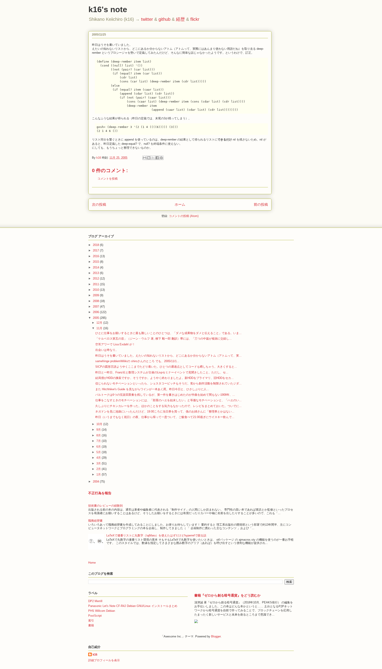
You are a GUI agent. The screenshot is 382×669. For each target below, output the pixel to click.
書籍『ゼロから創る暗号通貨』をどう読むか (227, 595)
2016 (96, 256)
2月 (99, 469)
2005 (96, 317)
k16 (95, 654)
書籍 (91, 625)
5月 (99, 452)
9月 (99, 429)
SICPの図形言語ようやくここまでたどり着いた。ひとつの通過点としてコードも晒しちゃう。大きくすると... (166, 366)
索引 (91, 620)
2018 (96, 245)
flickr (194, 19)
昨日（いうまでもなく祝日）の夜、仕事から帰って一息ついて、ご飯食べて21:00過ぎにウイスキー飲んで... (164, 417)
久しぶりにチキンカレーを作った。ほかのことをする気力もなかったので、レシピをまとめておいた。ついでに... (168, 406)
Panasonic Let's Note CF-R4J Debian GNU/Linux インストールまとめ (132, 606)
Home (92, 562)
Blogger (216, 636)
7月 (99, 441)
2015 (96, 261)
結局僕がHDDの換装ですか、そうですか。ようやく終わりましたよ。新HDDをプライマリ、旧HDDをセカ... (164, 378)
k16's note (107, 9)
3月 (99, 463)
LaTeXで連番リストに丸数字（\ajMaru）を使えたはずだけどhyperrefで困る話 (156, 535)
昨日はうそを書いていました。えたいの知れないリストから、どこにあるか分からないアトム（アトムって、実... (168, 355)
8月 (99, 435)
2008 (96, 301)
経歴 (180, 19)
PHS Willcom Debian (101, 610)
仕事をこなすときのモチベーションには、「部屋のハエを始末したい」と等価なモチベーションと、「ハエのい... (168, 400)
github (164, 19)
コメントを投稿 (107, 178)
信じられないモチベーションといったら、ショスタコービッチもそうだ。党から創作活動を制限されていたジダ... (168, 383)
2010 (96, 289)
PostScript (95, 615)
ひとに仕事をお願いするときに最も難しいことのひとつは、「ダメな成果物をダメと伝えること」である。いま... (168, 333)
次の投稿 (99, 204)
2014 (96, 267)
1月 (99, 474)
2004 (96, 481)
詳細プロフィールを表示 (104, 660)
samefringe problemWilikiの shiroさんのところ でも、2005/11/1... (137, 361)
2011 (96, 284)
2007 (96, 306)
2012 (96, 278)
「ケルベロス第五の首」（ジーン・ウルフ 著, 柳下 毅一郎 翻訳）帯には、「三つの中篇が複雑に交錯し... (163, 338)
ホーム (180, 204)
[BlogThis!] (149, 158)
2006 (96, 312)
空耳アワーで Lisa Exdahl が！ (115, 344)
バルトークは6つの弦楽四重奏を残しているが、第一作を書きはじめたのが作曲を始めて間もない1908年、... (165, 394)
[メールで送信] (144, 158)
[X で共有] (153, 158)
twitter (147, 19)
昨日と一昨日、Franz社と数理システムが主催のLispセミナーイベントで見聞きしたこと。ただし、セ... (161, 372)
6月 (99, 446)
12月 (99, 322)
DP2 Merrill (95, 601)
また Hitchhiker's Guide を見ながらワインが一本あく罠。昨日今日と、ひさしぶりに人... (152, 389)
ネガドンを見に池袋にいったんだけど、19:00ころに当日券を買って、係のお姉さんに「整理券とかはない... (164, 411)
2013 (96, 273)
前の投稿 (261, 204)
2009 (96, 295)
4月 (99, 457)
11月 (99, 328)
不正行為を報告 (99, 493)
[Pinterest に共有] (161, 158)
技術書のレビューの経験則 (105, 505)
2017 (96, 250)
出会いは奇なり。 (106, 350)
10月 (99, 424)
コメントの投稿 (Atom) (184, 216)
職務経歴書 (95, 520)
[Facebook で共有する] (157, 158)
